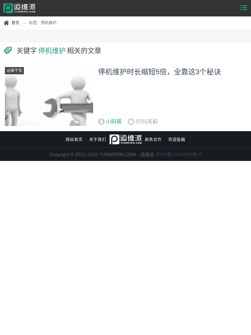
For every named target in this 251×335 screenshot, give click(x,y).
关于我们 (97, 139)
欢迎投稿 (176, 139)
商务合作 (153, 139)
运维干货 (14, 70)
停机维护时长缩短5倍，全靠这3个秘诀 (159, 72)
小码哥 (114, 121)
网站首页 (74, 139)
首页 (15, 23)
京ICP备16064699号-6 (178, 154)
